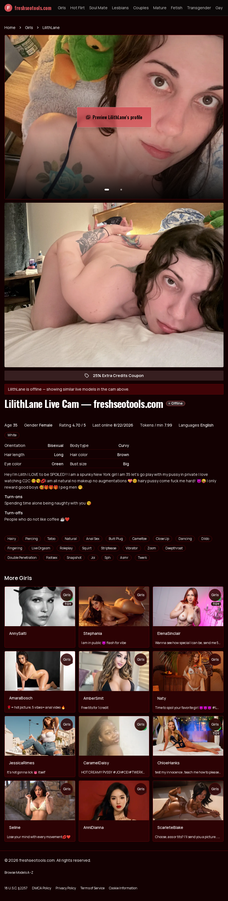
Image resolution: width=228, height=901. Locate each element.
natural (71, 538)
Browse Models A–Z (18, 872)
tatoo (51, 538)
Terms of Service (92, 888)
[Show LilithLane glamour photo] (121, 189)
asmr (124, 557)
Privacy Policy (66, 888)
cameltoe (139, 538)
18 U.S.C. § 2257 (16, 888)
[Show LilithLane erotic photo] (107, 189)
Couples (141, 7)
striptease (108, 548)
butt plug (116, 538)
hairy (12, 538)
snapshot (74, 557)
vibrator (132, 548)
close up (162, 538)
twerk (142, 557)
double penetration (22, 557)
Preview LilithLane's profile (120, 119)
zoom (151, 548)
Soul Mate (98, 7)
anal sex (92, 538)
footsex (51, 557)
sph (108, 557)
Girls (62, 7)
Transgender (199, 7)
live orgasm (41, 548)
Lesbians (120, 7)
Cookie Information (123, 888)
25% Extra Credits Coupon (121, 377)
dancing (185, 538)
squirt (86, 548)
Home (10, 27)
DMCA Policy (41, 888)
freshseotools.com (29, 7)
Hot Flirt (77, 7)
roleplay (66, 548)
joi (93, 557)
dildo (205, 538)
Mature (160, 7)
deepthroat (174, 548)
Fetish (176, 7)
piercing (31, 538)
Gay (218, 7)
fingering (15, 548)
